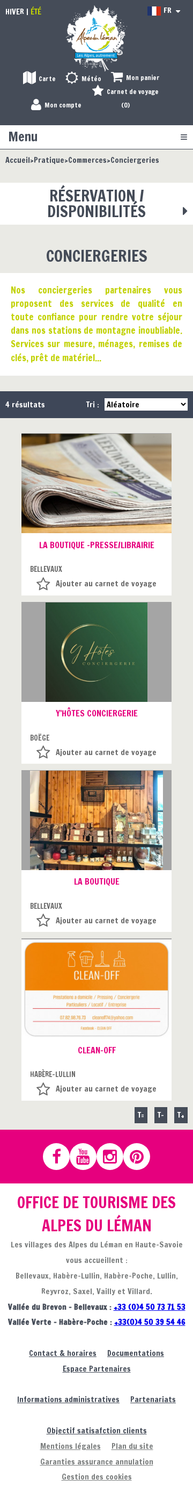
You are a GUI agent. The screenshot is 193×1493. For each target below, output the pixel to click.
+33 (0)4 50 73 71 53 (149, 1306)
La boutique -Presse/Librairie (96, 545)
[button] (135, 78)
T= (141, 1115)
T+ (180, 1115)
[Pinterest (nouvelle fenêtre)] (141, 1156)
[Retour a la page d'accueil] (96, 37)
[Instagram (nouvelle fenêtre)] (114, 1156)
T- (161, 1115)
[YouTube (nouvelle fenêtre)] (88, 1156)
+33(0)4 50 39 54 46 (149, 1321)
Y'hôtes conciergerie (97, 713)
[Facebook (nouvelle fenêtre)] (61, 1156)
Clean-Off (97, 1050)
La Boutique (97, 881)
